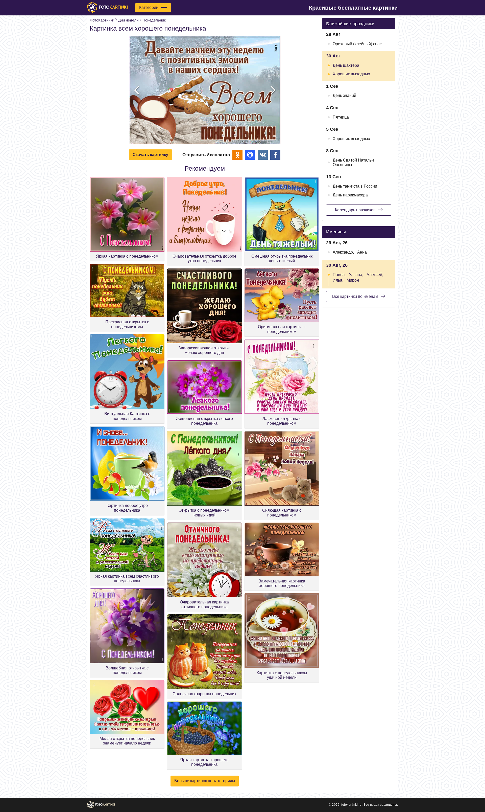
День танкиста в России (355, 186)
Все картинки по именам (355, 296)
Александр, (343, 252)
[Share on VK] (263, 155)
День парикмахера (350, 195)
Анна (362, 252)
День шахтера (346, 65)
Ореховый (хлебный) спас (357, 44)
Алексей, (375, 275)
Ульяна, (356, 275)
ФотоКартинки (102, 20)
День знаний (344, 95)
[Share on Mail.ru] (250, 155)
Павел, (339, 275)
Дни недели (128, 20)
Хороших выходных (351, 74)
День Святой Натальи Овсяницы (353, 162)
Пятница (341, 117)
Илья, (338, 280)
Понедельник (154, 20)
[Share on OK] (237, 155)
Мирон (353, 280)
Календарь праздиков (355, 210)
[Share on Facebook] (275, 155)
